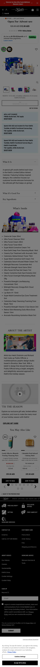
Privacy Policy (11, 652)
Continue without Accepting (30, 639)
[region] (20, 652)
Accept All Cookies (20, 663)
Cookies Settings (20, 656)
